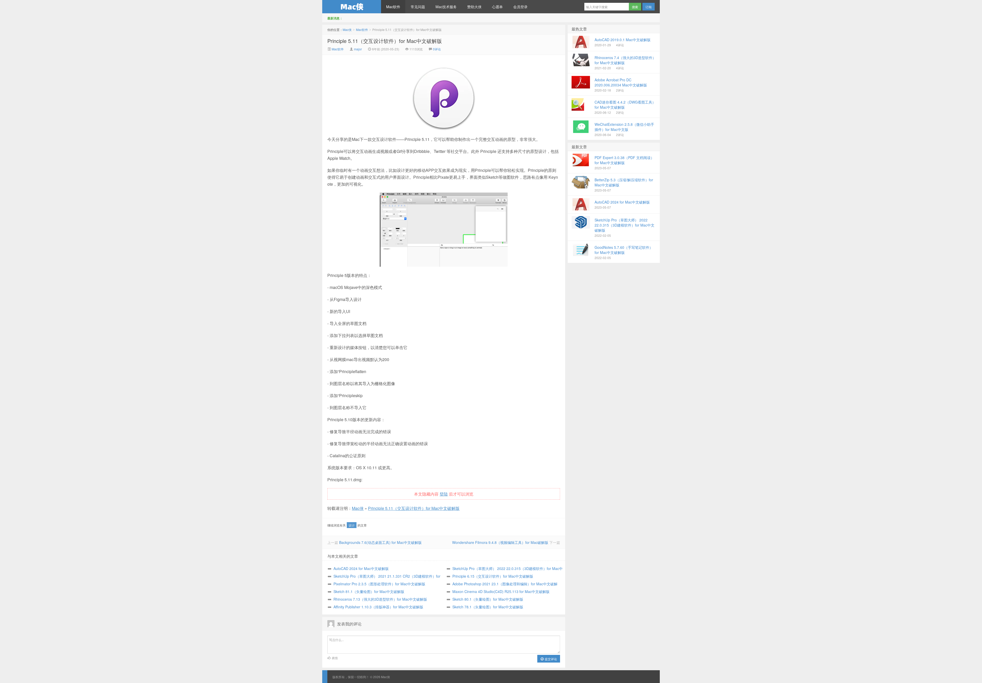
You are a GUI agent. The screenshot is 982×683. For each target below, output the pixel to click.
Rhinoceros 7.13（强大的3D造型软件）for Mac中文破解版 (380, 599)
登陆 (444, 494)
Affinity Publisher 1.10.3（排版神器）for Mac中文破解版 (378, 606)
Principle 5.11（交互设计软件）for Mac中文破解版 (384, 40)
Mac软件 (393, 6)
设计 (352, 525)
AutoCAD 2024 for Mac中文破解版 (361, 568)
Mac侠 (351, 6)
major (358, 49)
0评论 (437, 49)
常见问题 (418, 6)
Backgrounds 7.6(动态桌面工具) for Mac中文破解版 (380, 542)
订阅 (648, 7)
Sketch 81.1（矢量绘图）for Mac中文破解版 (368, 591)
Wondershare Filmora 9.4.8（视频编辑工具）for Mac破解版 (500, 542)
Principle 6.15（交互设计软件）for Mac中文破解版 (492, 576)
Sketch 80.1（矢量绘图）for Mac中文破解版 (487, 599)
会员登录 (520, 6)
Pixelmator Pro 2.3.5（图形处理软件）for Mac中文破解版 (379, 583)
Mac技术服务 (446, 6)
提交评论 (550, 659)
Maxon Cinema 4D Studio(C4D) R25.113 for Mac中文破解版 (501, 591)
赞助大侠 (474, 6)
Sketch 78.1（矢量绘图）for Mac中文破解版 (487, 606)
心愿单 (497, 6)
